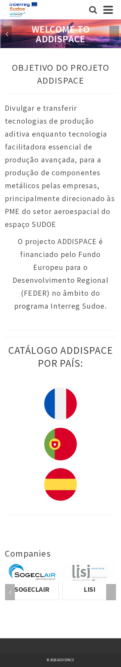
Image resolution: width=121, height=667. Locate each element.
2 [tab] (64, 45)
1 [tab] (57, 45)
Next (114, 34)
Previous (7, 34)
